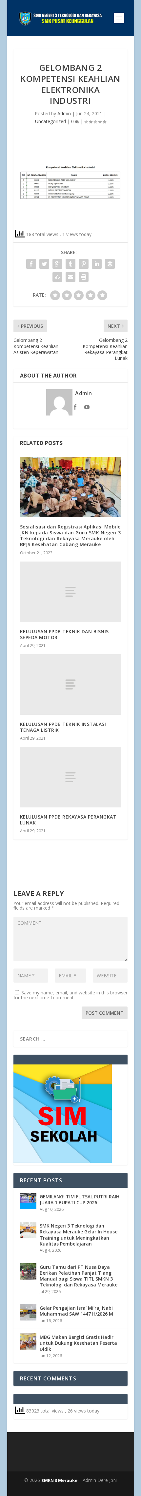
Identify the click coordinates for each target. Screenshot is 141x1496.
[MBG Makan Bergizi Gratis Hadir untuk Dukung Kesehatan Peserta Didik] (28, 1341)
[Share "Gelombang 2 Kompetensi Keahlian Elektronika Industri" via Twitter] (44, 263)
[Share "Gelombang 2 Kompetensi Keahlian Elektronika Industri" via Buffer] (109, 263)
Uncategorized (50, 121)
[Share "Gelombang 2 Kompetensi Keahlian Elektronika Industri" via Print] (83, 277)
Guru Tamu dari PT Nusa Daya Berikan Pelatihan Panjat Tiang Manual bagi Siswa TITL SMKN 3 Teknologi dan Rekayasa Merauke (78, 1276)
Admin (64, 113)
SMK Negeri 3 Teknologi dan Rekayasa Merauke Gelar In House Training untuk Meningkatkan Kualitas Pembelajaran (78, 1235)
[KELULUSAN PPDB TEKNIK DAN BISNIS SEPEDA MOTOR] (70, 592)
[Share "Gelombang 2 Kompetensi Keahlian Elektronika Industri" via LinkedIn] (96, 263)
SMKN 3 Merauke (59, 1480)
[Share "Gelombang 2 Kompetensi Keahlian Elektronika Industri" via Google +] (57, 263)
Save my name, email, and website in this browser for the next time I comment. (70, 995)
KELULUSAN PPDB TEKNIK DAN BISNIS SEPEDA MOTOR (64, 634)
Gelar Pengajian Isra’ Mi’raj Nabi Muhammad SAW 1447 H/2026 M (76, 1311)
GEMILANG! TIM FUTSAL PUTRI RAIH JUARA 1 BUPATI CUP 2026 (79, 1199)
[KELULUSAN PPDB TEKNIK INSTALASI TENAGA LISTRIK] (70, 684)
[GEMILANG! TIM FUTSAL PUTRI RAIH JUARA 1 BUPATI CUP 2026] (28, 1201)
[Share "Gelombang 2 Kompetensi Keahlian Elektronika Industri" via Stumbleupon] (57, 277)
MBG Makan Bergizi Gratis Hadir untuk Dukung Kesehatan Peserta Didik (78, 1343)
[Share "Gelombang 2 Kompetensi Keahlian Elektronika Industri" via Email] (70, 277)
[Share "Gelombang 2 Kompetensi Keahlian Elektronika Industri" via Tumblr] (70, 263)
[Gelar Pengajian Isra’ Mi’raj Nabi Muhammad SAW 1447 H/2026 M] (28, 1312)
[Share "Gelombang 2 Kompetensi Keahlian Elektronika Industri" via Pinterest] (83, 263)
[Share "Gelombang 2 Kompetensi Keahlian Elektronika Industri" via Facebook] (31, 263)
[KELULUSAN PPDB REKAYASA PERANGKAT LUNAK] (70, 777)
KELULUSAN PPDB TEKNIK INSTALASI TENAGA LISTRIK (63, 727)
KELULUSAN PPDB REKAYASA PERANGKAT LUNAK (68, 820)
